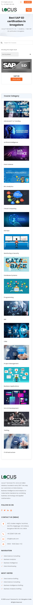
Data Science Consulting (12, 556)
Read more (16, 79)
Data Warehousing (10, 566)
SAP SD (16, 76)
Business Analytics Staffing (12, 589)
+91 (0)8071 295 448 (8, 4)
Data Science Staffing (11, 579)
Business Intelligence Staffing (13, 585)
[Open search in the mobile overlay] (16, 43)
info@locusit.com (8, 2)
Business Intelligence (11, 563)
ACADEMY (28, 2)
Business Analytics (10, 559)
